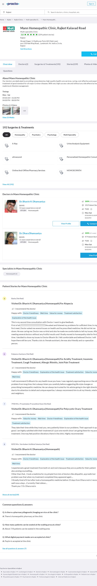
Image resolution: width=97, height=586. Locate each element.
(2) (23, 64)
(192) (47, 64)
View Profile (66, 223)
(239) (72, 64)
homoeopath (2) (11, 274)
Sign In (91, 4)
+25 (24, 111)
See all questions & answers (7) (14, 548)
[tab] (7, 64)
